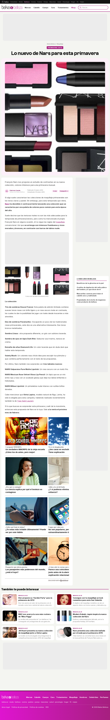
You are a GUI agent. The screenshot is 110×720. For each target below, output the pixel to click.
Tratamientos (63, 7)
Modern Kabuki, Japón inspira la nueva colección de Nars (89, 615)
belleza (18, 702)
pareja (37, 702)
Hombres (83, 697)
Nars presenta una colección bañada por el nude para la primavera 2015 (89, 632)
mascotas (44, 702)
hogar (66, 702)
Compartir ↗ (64, 191)
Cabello (37, 7)
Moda (21, 2)
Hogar (73, 2)
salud (51, 702)
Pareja (46, 2)
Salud (59, 2)
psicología (59, 702)
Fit (77, 2)
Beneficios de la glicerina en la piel (90, 283)
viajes (75, 702)
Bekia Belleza (51, 44)
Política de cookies (37, 707)
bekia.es (5, 702)
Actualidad (13, 2)
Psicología (66, 2)
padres (30, 702)
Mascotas (53, 2)
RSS (47, 707)
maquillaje (60, 222)
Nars (7, 204)
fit (70, 702)
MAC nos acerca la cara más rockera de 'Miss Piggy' (34, 615)
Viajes (82, 2)
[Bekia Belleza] (12, 7)
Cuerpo (45, 7)
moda (11, 702)
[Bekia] (5, 2)
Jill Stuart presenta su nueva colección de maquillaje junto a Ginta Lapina (35, 632)
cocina (24, 702)
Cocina (33, 2)
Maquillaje (75, 7)
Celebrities (93, 697)
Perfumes (104, 697)
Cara (53, 7)
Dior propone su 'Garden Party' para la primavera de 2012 (35, 599)
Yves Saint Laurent (25, 401)
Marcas (28, 7)
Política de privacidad (20, 707)
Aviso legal (6, 707)
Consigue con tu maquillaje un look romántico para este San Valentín (88, 599)
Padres (39, 2)
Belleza (27, 2)
